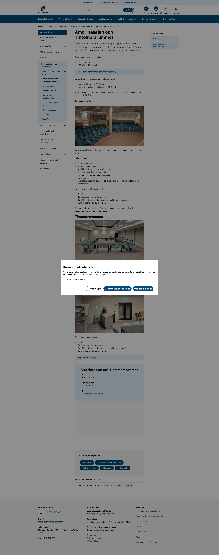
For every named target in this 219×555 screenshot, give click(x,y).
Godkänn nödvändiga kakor (117, 289)
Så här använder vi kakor (74, 279)
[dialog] (109, 277)
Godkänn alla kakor (143, 289)
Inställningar (95, 289)
